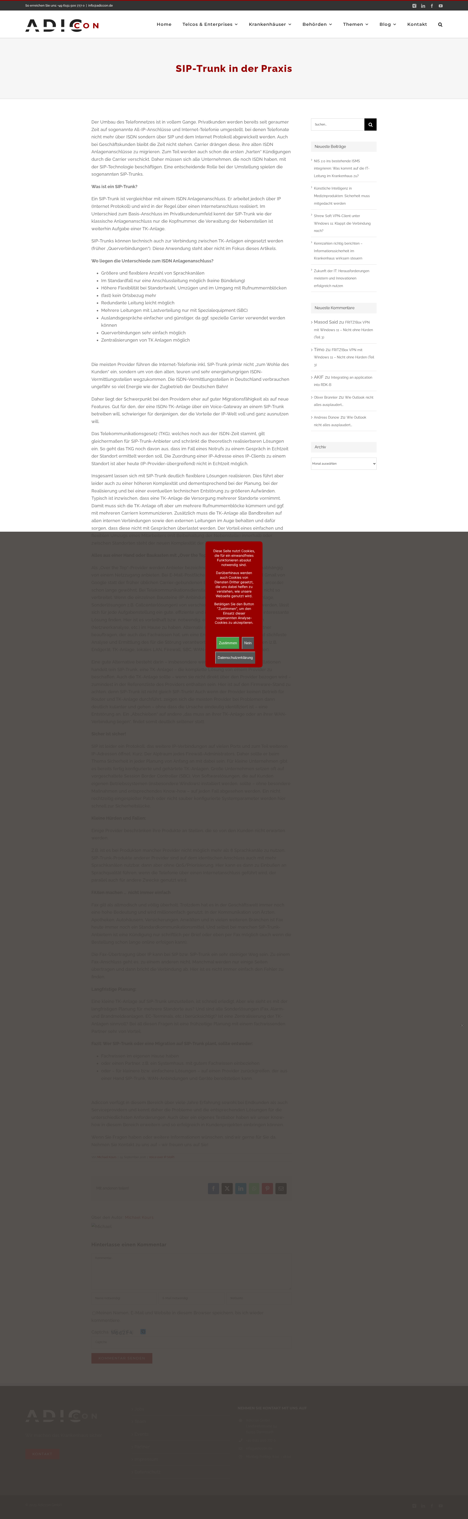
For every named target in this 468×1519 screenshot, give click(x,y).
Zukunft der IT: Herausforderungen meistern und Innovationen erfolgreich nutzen (341, 278)
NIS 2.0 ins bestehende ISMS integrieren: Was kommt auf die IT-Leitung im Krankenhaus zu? (342, 168)
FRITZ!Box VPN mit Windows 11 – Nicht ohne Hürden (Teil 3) (343, 329)
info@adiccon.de (100, 5)
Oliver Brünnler (326, 397)
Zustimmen (228, 643)
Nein (248, 643)
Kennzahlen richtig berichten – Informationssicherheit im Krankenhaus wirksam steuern (338, 250)
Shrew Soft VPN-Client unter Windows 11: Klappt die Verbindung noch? (342, 223)
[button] (440, 24)
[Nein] (461, 1025)
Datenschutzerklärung (235, 657)
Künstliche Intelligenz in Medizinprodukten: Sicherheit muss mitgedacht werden (342, 195)
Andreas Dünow (326, 417)
